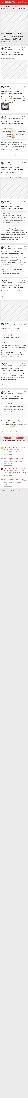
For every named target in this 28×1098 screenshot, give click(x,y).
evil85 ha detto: (6, 335)
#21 (25, 47)
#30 (25, 391)
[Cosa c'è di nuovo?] (22, 2)
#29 (25, 363)
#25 (25, 201)
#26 (25, 246)
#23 (25, 116)
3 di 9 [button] (13, 437)
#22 (25, 86)
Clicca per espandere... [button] (14, 225)
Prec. (9, 437)
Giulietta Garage (8, 454)
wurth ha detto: (6, 213)
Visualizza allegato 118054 (9, 137)
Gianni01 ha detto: (7, 128)
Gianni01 (5, 41)
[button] (2, 2)
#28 (25, 323)
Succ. (18, 437)
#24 (25, 162)
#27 (25, 280)
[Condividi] (23, 48)
